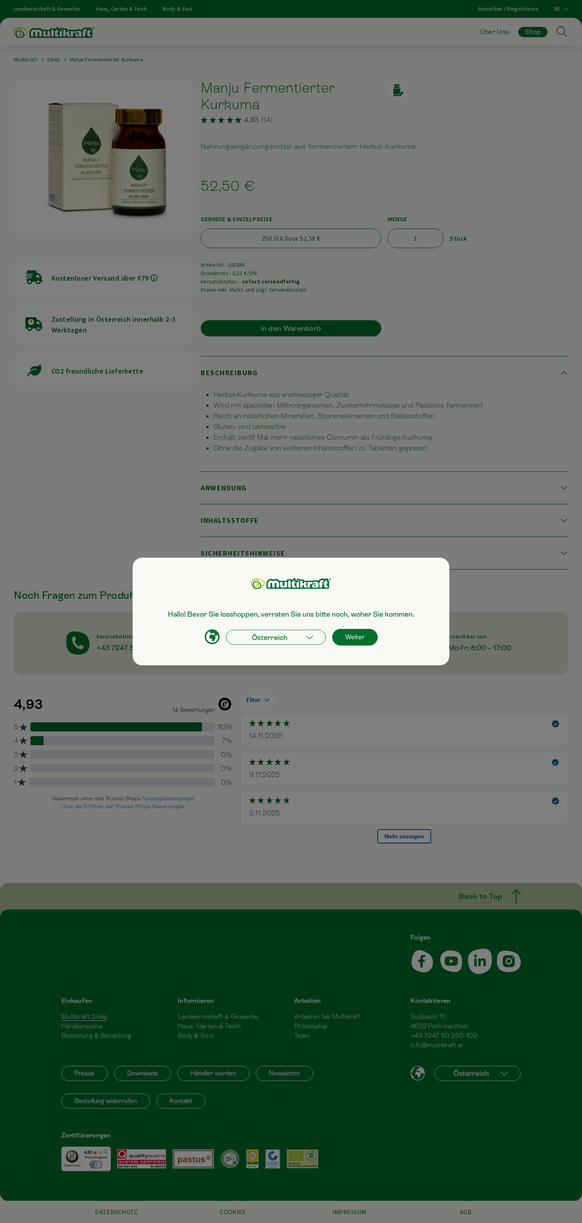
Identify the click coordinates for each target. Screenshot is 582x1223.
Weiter (355, 637)
